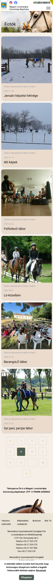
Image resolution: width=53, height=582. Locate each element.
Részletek (41, 570)
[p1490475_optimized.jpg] (26, 392)
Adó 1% (48, 520)
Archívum (37, 520)
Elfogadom (26, 577)
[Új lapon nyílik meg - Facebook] (15, 2)
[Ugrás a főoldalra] (4, 5)
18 (43, 462)
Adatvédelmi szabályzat (22, 522)
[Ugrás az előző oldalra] (10, 441)
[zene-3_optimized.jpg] (26, 192)
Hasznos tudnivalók (6, 522)
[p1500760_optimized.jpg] (26, 259)
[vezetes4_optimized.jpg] (26, 59)
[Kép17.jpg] (26, 325)
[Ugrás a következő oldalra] (26, 473)
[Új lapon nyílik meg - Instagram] (10, 2)
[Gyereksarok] (43, 2)
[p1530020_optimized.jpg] (26, 126)
